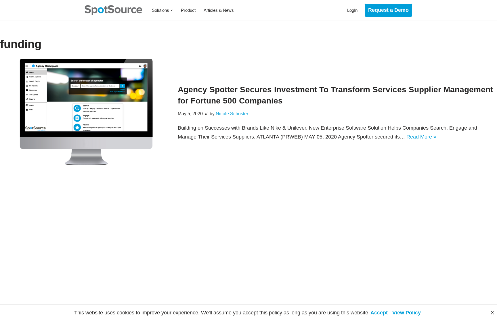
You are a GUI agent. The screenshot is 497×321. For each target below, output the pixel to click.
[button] (172, 10)
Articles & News (219, 10)
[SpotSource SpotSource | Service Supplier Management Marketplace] (113, 10)
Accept (379, 313)
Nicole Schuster (232, 113)
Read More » (421, 137)
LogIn (352, 10)
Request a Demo (388, 10)
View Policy (406, 313)
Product (188, 10)
